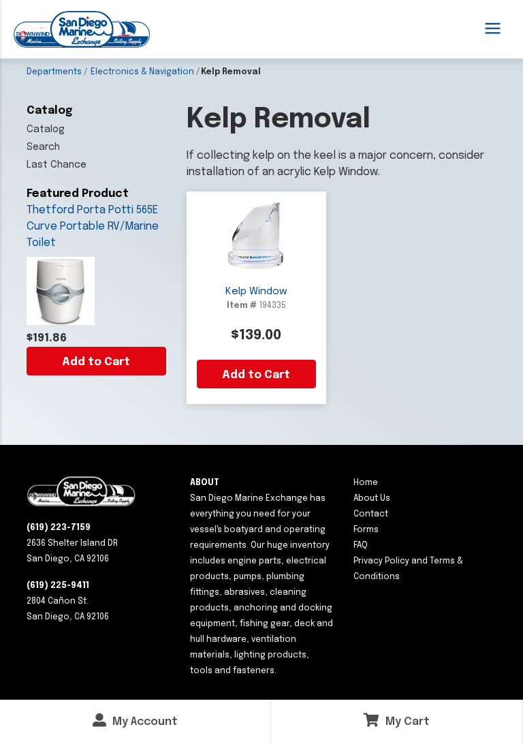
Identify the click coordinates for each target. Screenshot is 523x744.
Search (43, 147)
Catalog (46, 129)
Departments (54, 72)
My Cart (406, 722)
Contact (370, 514)
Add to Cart (96, 362)
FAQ (360, 546)
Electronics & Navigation (142, 72)
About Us (371, 499)
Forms (366, 530)
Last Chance (56, 165)
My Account (144, 722)
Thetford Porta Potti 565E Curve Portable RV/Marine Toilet (93, 226)
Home (365, 483)
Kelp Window (256, 291)
